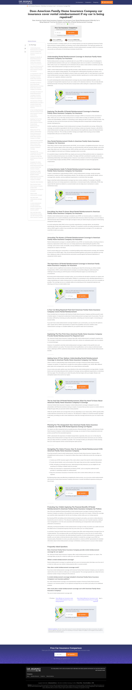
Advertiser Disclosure (32, 41)
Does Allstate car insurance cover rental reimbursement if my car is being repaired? (64, 599)
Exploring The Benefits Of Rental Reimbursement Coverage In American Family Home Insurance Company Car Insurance (36, 61)
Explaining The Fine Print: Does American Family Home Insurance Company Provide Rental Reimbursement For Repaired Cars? (36, 123)
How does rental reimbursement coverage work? (36, 199)
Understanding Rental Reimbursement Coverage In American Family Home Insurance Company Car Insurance (36, 51)
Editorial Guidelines (52, 629)
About (28, 676)
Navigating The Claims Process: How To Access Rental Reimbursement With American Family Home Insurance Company (36, 165)
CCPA (93, 682)
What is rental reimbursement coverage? (36, 194)
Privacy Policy (79, 682)
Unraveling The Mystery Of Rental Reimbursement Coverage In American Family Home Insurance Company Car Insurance (36, 95)
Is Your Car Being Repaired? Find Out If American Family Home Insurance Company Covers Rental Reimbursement (36, 113)
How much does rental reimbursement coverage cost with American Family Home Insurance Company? (36, 215)
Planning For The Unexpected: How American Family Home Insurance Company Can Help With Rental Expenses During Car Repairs (36, 155)
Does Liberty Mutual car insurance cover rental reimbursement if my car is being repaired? (87, 599)
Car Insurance (79, 2)
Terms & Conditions (87, 682)
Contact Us (43, 676)
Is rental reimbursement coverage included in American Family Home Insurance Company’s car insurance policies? (36, 207)
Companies (88, 2)
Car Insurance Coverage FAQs (63, 6)
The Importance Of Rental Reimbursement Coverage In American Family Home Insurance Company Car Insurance (36, 104)
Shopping (95, 2)
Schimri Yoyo (76, 39)
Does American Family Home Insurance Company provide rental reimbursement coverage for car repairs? (36, 188)
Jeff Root (59, 39)
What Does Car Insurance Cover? (48, 6)
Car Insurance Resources (34, 6)
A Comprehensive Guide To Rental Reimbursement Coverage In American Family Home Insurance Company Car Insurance (36, 77)
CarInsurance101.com (52, 682)
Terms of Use (72, 35)
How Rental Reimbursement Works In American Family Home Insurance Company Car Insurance (36, 69)
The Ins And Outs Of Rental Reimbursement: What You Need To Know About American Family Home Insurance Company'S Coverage (36, 145)
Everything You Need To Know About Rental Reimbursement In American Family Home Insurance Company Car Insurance (36, 86)
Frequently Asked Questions (36, 182)
